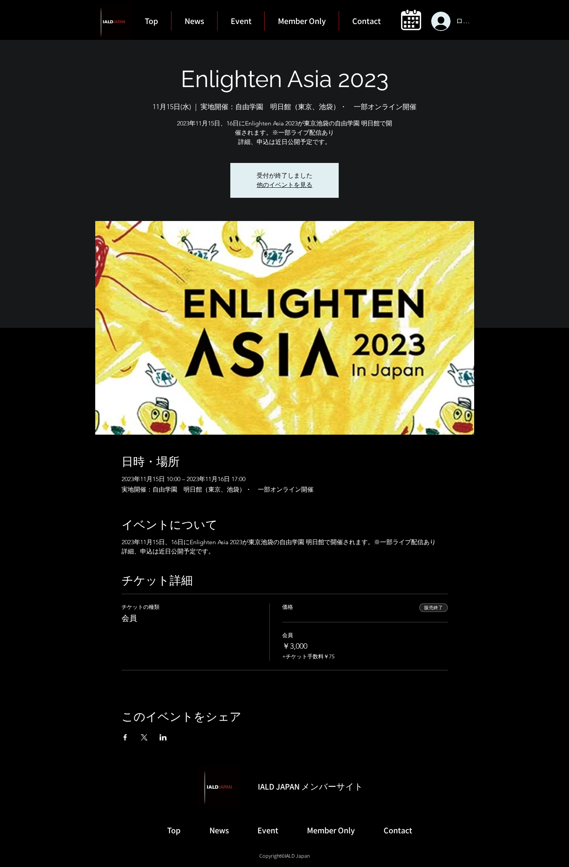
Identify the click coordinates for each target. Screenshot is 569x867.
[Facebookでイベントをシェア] (125, 737)
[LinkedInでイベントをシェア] (163, 737)
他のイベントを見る (284, 184)
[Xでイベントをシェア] (144, 737)
